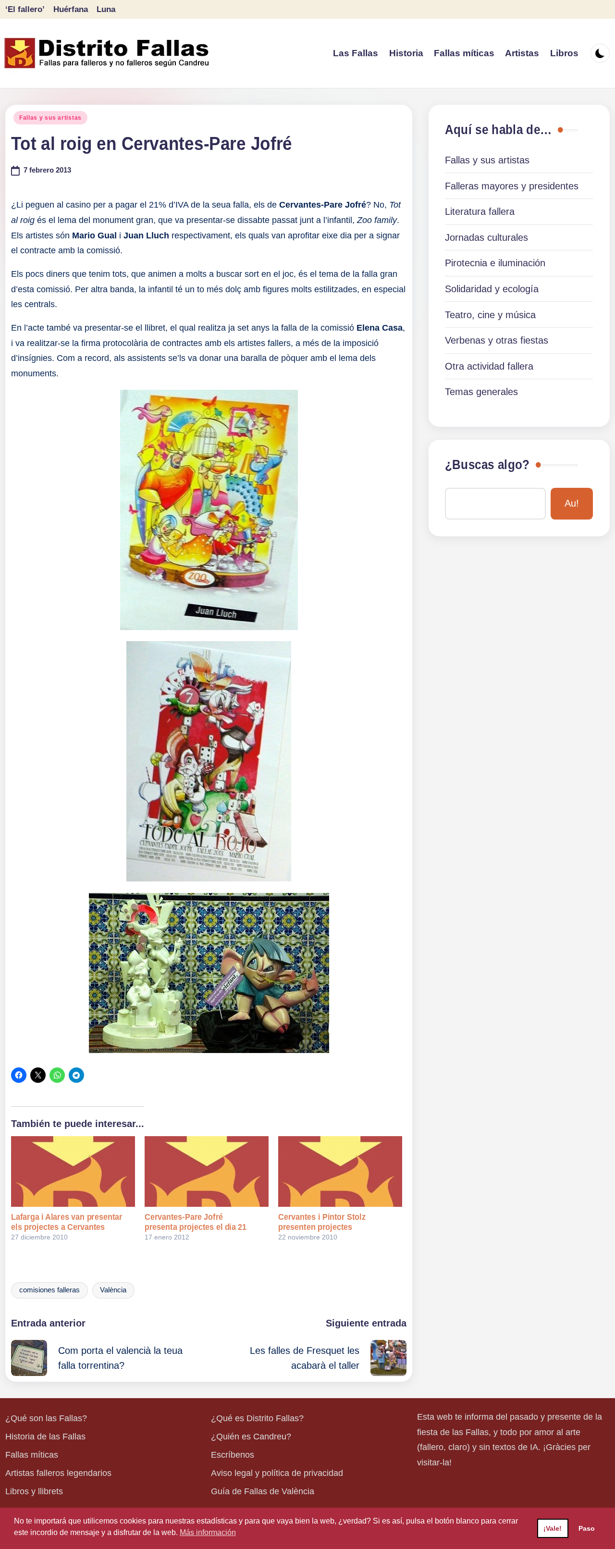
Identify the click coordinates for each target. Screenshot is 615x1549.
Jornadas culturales (486, 237)
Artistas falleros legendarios (58, 1473)
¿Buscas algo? (487, 465)
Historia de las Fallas (45, 1436)
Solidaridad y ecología (492, 289)
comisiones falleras (49, 1290)
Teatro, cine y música (490, 315)
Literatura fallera (480, 211)
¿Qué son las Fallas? (46, 1418)
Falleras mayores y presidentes (511, 186)
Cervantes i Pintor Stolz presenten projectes (322, 1222)
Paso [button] (586, 1528)
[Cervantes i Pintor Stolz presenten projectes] (340, 1171)
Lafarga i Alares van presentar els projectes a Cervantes (66, 1222)
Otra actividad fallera (489, 366)
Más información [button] (208, 1532)
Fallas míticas (31, 1455)
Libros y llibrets (34, 1491)
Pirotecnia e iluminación (495, 263)
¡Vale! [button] (552, 1528)
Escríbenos (232, 1455)
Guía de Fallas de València (262, 1491)
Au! (572, 503)
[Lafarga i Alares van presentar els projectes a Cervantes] (73, 1171)
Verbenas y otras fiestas (496, 340)
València (113, 1290)
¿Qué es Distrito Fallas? (257, 1418)
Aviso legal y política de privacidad (277, 1473)
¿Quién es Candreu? (251, 1436)
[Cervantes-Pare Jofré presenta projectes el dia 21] (207, 1171)
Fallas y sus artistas (50, 117)
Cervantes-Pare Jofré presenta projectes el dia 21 (195, 1222)
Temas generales (481, 391)
